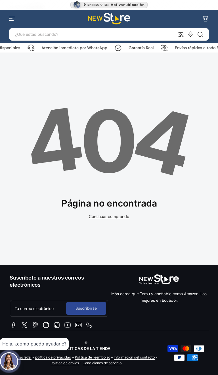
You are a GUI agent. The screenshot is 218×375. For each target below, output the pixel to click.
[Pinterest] (35, 325)
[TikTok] (56, 325)
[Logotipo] (109, 19)
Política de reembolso (92, 357)
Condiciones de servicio (102, 363)
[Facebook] (13, 325)
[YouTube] (67, 325)
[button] (205, 18)
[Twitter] (24, 325)
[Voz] (190, 34)
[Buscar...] (200, 34)
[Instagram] (46, 325)
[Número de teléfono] (89, 325)
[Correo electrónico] (78, 325)
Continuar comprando (109, 216)
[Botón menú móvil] (12, 19)
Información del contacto (134, 357)
